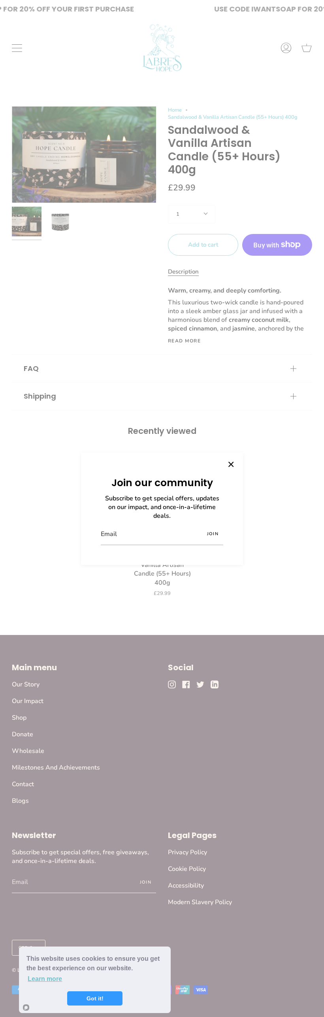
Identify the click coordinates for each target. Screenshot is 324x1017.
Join (213, 534)
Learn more (45, 978)
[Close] (231, 464)
